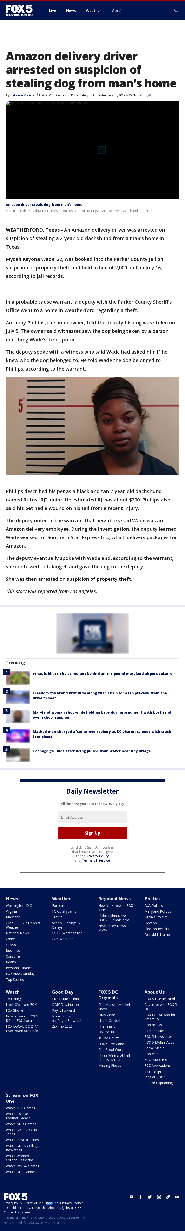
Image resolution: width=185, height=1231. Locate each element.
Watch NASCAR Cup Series (21, 1131)
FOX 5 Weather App (67, 933)
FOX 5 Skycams (64, 911)
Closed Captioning (159, 1083)
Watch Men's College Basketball (22, 1147)
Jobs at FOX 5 (155, 1077)
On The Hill (106, 1032)
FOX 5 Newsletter (158, 1036)
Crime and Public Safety (72, 95)
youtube (131, 1197)
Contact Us (153, 1025)
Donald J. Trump (157, 934)
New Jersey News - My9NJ (113, 927)
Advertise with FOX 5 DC (161, 1006)
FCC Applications (158, 1065)
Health (11, 962)
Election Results (157, 928)
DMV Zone (106, 1014)
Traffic (57, 917)
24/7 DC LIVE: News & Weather (23, 925)
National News (17, 933)
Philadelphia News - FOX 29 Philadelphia (113, 917)
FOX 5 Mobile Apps (159, 1042)
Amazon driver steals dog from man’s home (44, 204)
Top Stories (15, 979)
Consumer (14, 956)
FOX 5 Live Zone (111, 1043)
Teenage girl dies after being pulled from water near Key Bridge (92, 751)
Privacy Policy (97, 856)
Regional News (114, 899)
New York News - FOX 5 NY (115, 907)
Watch (13, 992)
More (115, 10)
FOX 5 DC (45, 95)
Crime (10, 939)
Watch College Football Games (18, 1115)
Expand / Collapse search (176, 10)
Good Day (62, 992)
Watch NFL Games (20, 1108)
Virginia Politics (156, 917)
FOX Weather (62, 939)
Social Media (154, 1048)
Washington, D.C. (19, 905)
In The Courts (108, 1038)
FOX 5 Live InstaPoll (160, 998)
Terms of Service (96, 860)
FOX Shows (15, 1010)
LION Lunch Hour (65, 998)
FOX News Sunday (20, 973)
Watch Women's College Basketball (20, 1157)
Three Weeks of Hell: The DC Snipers (114, 1057)
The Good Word (110, 1049)
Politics (152, 899)
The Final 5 (106, 1026)
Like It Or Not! (109, 1020)
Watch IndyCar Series (22, 1140)
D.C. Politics (154, 905)
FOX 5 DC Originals (108, 995)
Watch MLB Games (21, 1124)
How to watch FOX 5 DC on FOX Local (22, 1018)
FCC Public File (156, 1059)
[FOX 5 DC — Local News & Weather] (22, 10)
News (12, 899)
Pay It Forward (63, 1010)
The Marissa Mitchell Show (114, 1006)
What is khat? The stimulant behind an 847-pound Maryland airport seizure (102, 673)
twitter (150, 1197)
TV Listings (14, 998)
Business (13, 950)
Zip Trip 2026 (62, 1026)
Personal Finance (19, 968)
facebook (141, 1197)
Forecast (59, 905)
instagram (159, 1197)
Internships (153, 1071)
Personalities (155, 1030)
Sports (11, 944)
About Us (155, 992)
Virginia (11, 911)
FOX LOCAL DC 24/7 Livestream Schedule (22, 1028)
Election (151, 923)
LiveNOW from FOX (21, 1004)
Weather (61, 899)
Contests (152, 1054)
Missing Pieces (109, 1065)
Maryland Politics (158, 911)
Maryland (13, 917)
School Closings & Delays (66, 925)
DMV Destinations (66, 1004)
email (177, 1197)
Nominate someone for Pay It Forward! (68, 1018)
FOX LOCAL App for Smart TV (160, 1016)
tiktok (168, 1197)
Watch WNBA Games (22, 1166)
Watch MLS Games (21, 1171)
